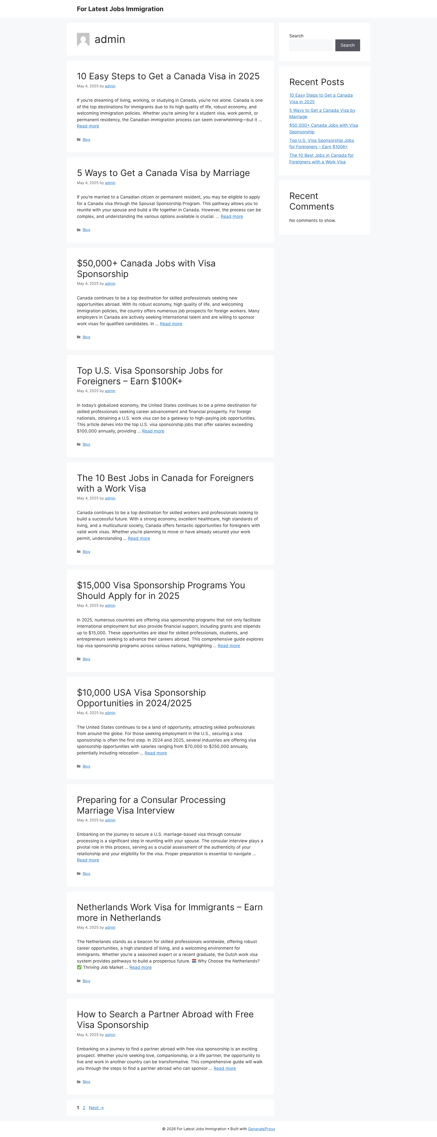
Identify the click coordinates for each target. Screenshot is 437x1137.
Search (296, 35)
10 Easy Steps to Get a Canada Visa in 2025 (168, 76)
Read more (88, 126)
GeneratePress (261, 1128)
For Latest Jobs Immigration (120, 9)
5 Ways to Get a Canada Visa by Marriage (163, 172)
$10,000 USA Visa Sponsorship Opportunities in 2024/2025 (141, 697)
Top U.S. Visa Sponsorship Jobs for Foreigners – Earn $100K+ (150, 375)
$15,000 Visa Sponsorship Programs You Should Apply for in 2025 (161, 590)
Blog (86, 139)
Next (96, 1107)
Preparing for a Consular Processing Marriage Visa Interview (151, 805)
